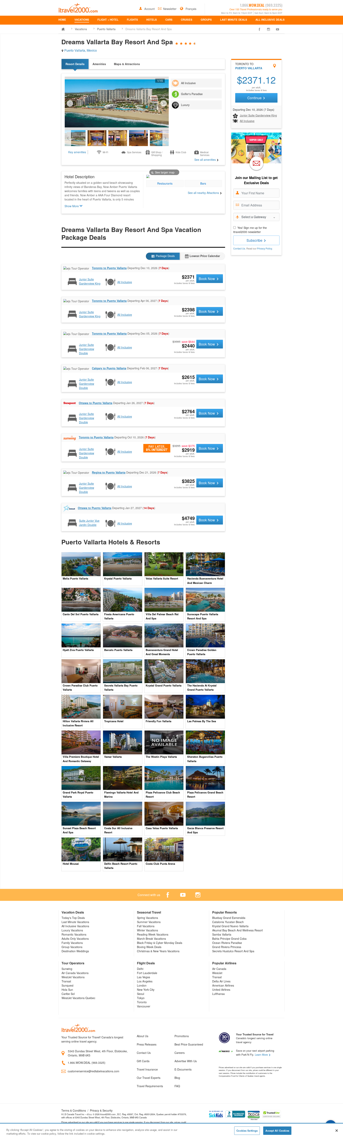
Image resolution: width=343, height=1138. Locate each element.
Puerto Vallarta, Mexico (80, 50)
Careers (179, 1053)
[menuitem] (62, 20)
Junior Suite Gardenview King (258, 115)
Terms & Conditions (73, 1110)
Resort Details (75, 64)
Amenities (99, 64)
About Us (142, 1036)
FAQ (177, 1086)
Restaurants (164, 183)
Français (190, 9)
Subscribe (255, 240)
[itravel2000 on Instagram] (268, 29)
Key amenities (77, 152)
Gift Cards (143, 1061)
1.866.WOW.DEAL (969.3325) (86, 1063)
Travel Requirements (150, 1086)
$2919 (188, 449)
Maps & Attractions (127, 64)
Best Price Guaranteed (188, 1044)
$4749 (188, 518)
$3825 (188, 480)
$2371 (188, 276)
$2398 (188, 309)
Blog (177, 1078)
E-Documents (183, 1069)
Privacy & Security (101, 1110)
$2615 (188, 377)
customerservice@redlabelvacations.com (93, 1071)
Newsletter (170, 9)
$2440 (188, 345)
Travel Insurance (147, 1069)
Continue (255, 97)
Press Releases (146, 1044)
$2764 (188, 411)
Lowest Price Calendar (204, 256)
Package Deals (165, 256)
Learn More (262, 1054)
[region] (171, 1131)
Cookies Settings (247, 1130)
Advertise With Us (185, 1061)
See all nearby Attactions (204, 192)
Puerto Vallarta (106, 29)
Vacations (81, 29)
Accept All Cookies (277, 1130)
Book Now (207, 278)
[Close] (336, 1130)
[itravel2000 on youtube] (277, 29)
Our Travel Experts (148, 1078)
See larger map (164, 172)
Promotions (181, 1036)
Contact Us (239, 248)
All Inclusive (247, 121)
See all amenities (205, 160)
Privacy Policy (264, 248)
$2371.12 (256, 80)
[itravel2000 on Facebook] (259, 29)
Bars (203, 183)
